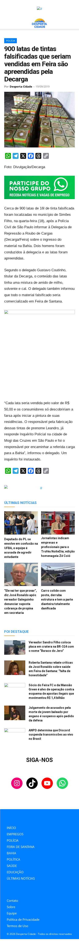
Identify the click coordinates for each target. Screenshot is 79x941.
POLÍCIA (10, 40)
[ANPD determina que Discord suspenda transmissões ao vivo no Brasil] (14, 735)
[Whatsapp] (36, 890)
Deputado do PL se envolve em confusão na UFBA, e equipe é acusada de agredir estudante (21, 548)
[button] (7, 23)
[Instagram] (8, 890)
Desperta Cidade (21, 86)
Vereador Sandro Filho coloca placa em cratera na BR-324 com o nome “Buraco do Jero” (51, 646)
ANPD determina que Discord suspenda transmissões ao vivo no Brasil (51, 734)
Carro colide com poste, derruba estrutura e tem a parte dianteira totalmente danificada (57, 599)
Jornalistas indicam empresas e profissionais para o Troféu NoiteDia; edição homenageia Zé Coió (58, 547)
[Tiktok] (17, 890)
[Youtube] (27, 890)
